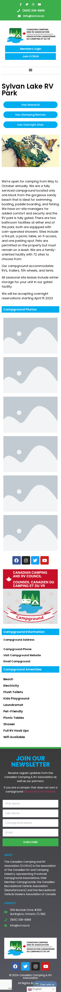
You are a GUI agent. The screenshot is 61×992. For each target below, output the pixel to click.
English (37, 989)
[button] (30, 70)
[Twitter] (27, 4)
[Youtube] (39, 4)
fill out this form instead (39, 791)
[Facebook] (15, 966)
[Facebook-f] (20, 4)
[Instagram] (33, 4)
